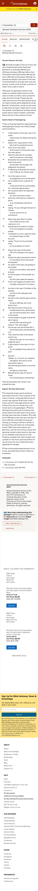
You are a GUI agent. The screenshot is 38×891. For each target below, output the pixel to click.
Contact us (8, 790)
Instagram (8, 857)
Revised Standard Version (17, 485)
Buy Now (11, 606)
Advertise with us (10, 787)
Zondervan (8, 840)
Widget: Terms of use (12, 807)
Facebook (7, 854)
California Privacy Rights (14, 796)
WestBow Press (10, 838)
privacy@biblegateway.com (11, 735)
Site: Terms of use (10, 804)
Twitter (6, 865)
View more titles (19, 656)
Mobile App (8, 757)
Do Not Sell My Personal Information (19, 799)
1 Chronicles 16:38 (11, 467)
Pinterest (7, 859)
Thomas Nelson (10, 835)
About (6, 749)
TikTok (6, 862)
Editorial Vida (9, 832)
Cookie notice (9, 802)
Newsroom (8, 766)
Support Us (8, 768)
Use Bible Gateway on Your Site (16, 785)
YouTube (7, 868)
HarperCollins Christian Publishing (17, 826)
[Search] (34, 25)
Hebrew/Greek (24, 39)
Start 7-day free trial (13, 523)
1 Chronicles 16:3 (10, 462)
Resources (13, 39)
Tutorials (7, 782)
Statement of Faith (11, 754)
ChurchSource (9, 823)
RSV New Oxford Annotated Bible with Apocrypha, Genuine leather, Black (19, 590)
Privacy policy (9, 793)
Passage (4, 39)
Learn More (10, 528)
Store (6, 760)
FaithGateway (9, 818)
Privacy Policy (8, 733)
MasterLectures (10, 843)
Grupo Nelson (9, 829)
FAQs (6, 779)
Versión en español (11, 878)
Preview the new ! (18, 9)
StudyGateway (9, 821)
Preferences (8, 881)
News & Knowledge (11, 751)
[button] (35, 3)
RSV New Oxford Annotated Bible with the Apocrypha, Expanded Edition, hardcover (19, 632)
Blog (5, 763)
